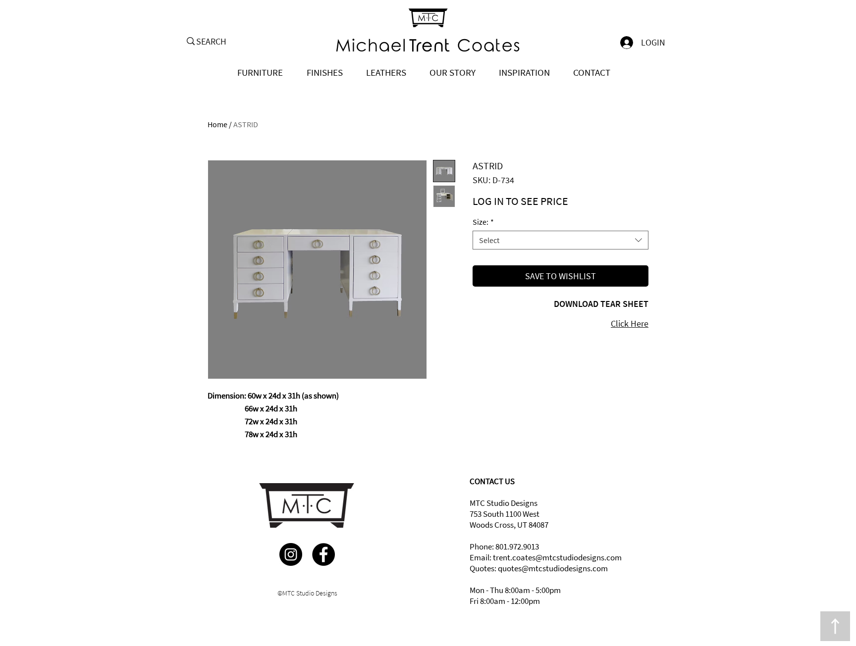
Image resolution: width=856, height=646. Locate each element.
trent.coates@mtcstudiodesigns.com (557, 557)
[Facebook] (323, 554)
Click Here (629, 323)
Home (217, 124)
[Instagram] (290, 554)
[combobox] (560, 240)
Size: (483, 222)
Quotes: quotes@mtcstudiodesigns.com (539, 568)
